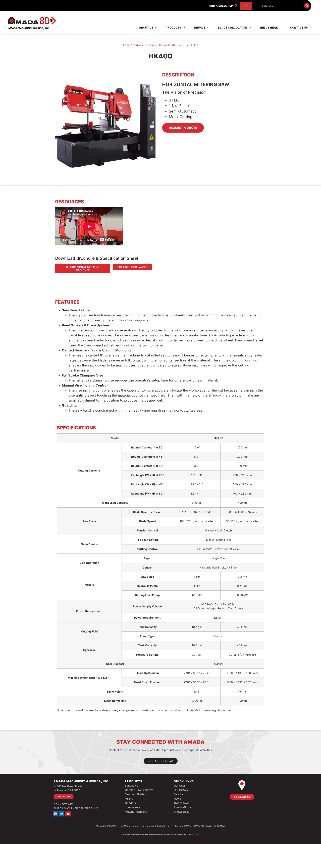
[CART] (246, 6)
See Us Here (268, 27)
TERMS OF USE (128, 825)
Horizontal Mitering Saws (173, 45)
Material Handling (136, 811)
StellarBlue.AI (194, 834)
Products (173, 27)
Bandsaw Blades (135, 794)
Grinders (130, 803)
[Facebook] (55, 813)
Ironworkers (132, 807)
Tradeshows (181, 803)
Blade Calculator (232, 27)
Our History (181, 790)
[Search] (307, 6)
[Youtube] (68, 813)
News (177, 798)
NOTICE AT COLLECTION (156, 825)
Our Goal (179, 785)
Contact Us (299, 27)
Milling (129, 798)
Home (126, 45)
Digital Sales (181, 811)
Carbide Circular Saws (139, 790)
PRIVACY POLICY (106, 825)
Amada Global (182, 807)
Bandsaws (151, 45)
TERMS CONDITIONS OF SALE (193, 825)
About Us (146, 27)
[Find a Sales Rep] (235, 5)
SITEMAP (220, 825)
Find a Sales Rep (221, 5)
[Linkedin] (61, 813)
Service (199, 27)
